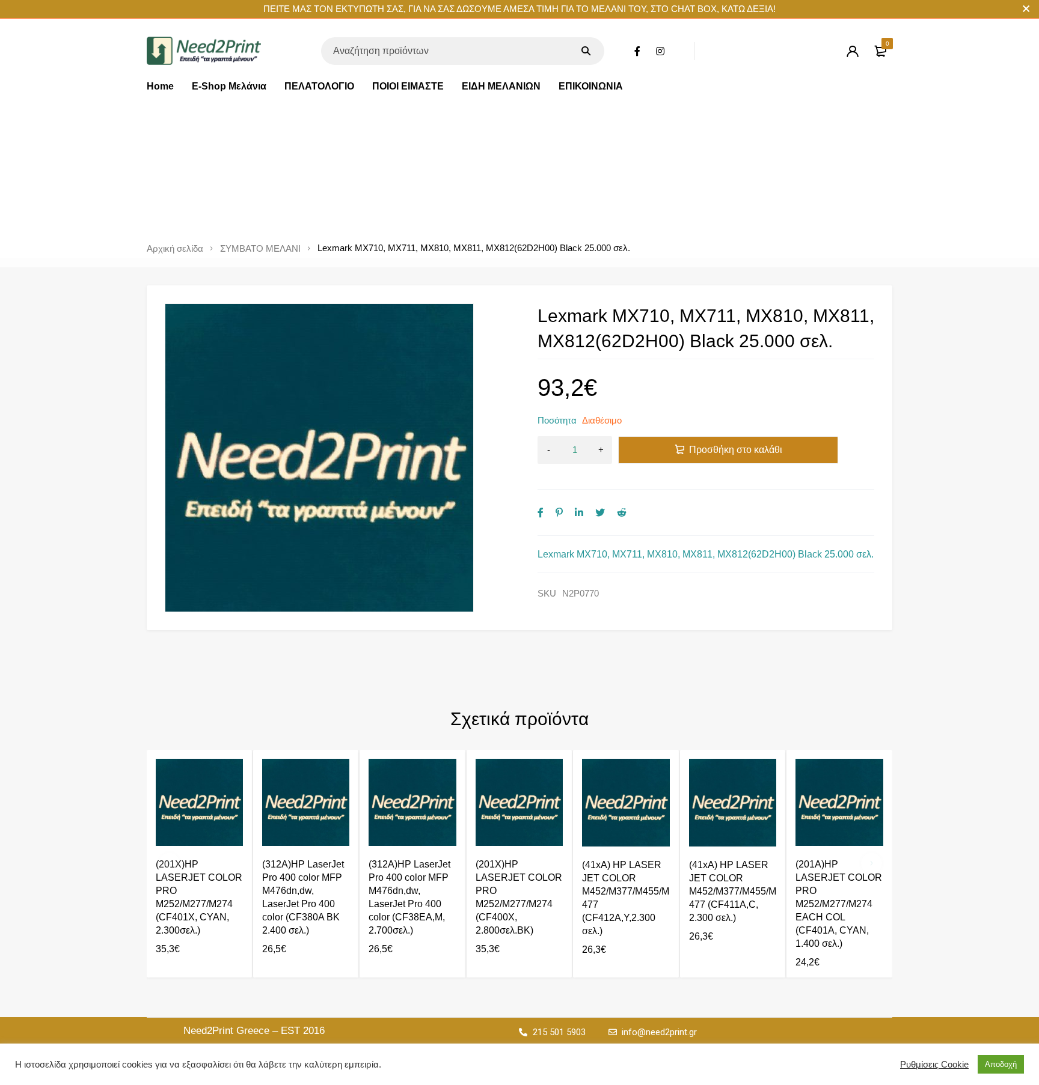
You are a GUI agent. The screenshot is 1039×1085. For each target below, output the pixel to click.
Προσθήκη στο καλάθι (735, 450)
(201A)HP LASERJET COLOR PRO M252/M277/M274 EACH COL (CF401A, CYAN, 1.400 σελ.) (838, 904)
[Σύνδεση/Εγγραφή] (852, 51)
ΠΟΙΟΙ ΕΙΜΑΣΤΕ (408, 86)
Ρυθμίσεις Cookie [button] (934, 1064)
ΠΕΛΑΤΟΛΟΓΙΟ (319, 86)
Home (160, 86)
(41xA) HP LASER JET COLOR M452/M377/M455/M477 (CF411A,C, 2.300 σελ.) (732, 891)
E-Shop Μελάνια (229, 86)
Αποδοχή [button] (1001, 1064)
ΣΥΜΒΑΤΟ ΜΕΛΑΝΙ (260, 249)
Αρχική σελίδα (175, 249)
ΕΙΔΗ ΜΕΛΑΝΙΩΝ (501, 86)
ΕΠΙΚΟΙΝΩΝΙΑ (591, 86)
